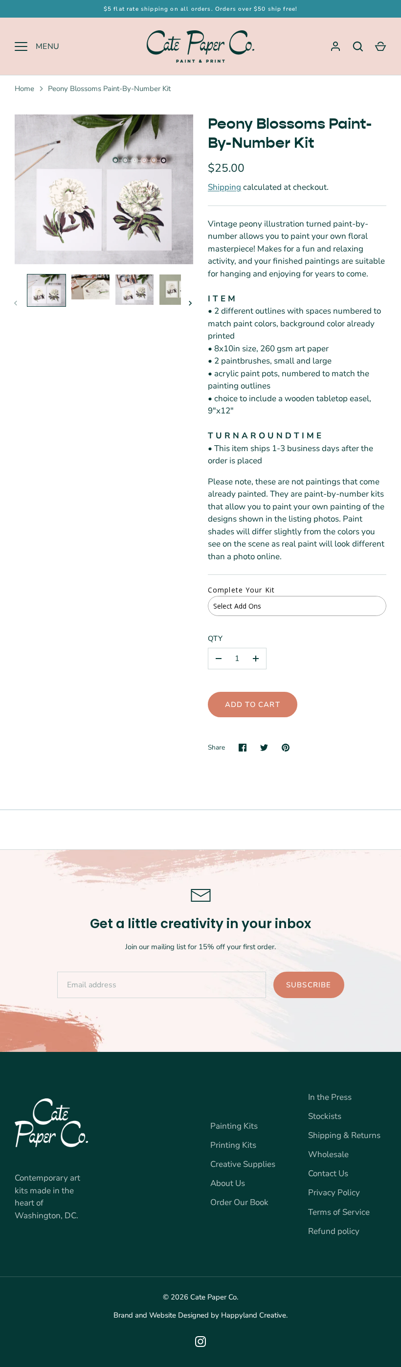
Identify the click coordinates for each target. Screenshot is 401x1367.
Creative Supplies (242, 1164)
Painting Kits (234, 1126)
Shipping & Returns (344, 1135)
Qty (215, 638)
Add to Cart (252, 704)
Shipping (224, 187)
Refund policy (333, 1231)
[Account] (335, 46)
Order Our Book (239, 1202)
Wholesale (328, 1154)
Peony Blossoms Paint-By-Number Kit (109, 88)
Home (24, 88)
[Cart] (380, 46)
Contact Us (328, 1173)
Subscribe (309, 985)
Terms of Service (339, 1212)
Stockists (324, 1116)
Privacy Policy (334, 1192)
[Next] (191, 303)
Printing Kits (233, 1145)
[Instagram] (200, 1341)
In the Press (330, 1097)
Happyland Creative (253, 1315)
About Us (227, 1183)
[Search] (358, 46)
